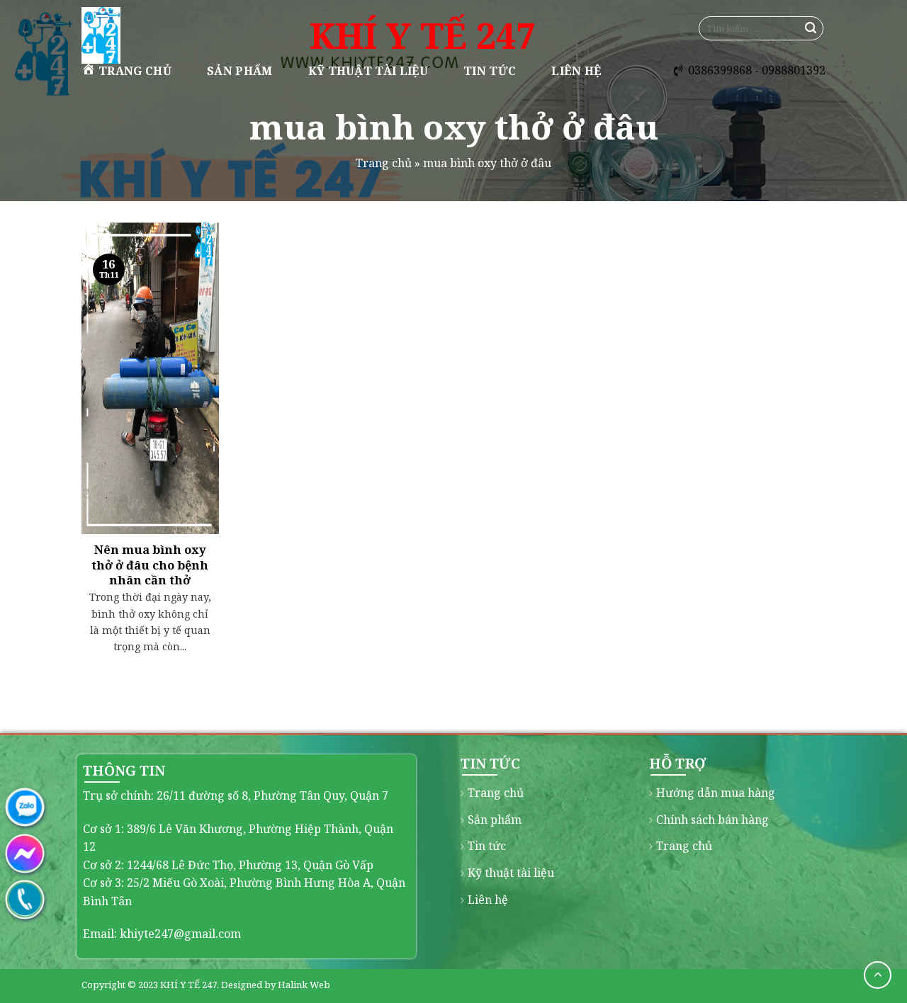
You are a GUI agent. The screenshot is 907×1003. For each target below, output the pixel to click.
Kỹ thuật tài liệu (368, 71)
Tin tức (489, 71)
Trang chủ (134, 71)
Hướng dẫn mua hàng (715, 792)
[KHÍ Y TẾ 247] (154, 35)
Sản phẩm (240, 71)
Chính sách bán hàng (712, 819)
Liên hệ (576, 71)
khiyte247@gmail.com (180, 933)
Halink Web (304, 984)
